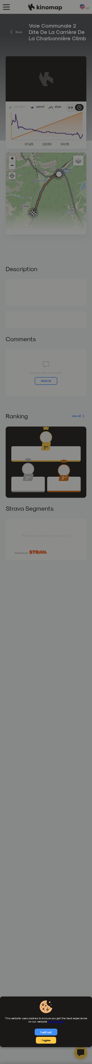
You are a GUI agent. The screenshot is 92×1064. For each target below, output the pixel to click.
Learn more (56, 1021)
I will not (46, 1032)
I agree (46, 1040)
